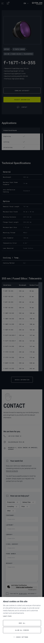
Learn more (7, 616)
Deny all (22, 623)
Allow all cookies (22, 630)
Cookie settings (22, 637)
